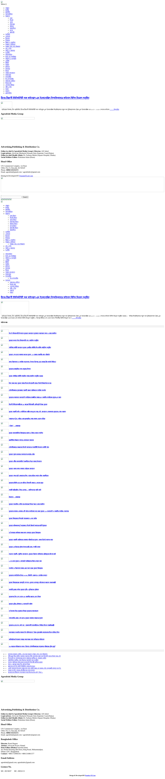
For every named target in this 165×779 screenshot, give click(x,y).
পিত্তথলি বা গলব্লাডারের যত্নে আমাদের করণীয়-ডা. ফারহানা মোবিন (27, 658)
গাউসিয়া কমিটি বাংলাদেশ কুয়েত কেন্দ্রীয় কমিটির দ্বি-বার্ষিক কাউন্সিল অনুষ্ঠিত (30, 347)
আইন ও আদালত (10, 50)
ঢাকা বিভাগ (13, 216)
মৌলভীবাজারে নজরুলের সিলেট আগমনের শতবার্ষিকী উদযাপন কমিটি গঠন (29, 447)
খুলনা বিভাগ (13, 220)
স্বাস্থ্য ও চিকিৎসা (10, 44)
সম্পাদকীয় (8, 77)
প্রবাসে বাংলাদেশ (10, 73)
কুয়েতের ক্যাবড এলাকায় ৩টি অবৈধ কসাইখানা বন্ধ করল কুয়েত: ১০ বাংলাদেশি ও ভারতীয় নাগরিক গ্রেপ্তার (39, 511)
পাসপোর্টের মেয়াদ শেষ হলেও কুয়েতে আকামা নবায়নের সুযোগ (26, 618)
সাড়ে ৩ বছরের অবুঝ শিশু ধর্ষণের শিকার (19, 664)
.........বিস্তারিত (114, 109)
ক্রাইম (7, 65)
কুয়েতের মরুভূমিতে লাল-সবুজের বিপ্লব (20, 369)
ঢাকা (11, 18)
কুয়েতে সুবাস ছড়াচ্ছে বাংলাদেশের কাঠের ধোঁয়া (22, 454)
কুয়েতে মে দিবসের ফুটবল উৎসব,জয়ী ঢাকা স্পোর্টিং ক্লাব (24, 547)
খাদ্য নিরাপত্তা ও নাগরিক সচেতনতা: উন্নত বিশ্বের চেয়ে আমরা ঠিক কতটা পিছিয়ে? (32, 362)
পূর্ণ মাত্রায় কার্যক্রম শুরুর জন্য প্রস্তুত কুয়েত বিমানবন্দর (25, 532)
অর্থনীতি (7, 34)
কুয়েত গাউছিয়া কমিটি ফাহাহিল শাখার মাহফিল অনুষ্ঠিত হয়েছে (26, 376)
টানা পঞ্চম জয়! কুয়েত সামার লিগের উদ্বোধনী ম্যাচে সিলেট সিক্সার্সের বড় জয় (30, 383)
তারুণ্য (7, 91)
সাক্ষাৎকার (8, 75)
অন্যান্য (7, 280)
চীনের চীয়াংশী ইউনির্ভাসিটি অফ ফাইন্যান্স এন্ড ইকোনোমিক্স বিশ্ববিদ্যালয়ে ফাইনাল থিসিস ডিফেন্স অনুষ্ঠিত (45, 97)
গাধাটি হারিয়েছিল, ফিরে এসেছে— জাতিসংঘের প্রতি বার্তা (25, 490)
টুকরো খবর (8, 83)
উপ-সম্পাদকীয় (9, 79)
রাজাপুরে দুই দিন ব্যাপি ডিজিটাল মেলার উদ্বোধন (21, 666)
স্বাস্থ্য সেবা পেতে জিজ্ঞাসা (12, 46)
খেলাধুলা (7, 36)
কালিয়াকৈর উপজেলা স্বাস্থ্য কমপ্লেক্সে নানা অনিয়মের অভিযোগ (26, 639)
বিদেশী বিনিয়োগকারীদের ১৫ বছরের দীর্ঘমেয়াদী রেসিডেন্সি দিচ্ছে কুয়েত (28, 404)
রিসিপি (7, 63)
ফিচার (7, 71)
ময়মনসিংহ (13, 28)
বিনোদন (7, 38)
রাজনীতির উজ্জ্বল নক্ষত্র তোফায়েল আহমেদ (21, 440)
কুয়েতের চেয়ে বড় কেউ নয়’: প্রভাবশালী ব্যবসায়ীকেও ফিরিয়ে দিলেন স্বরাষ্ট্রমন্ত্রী (31, 625)
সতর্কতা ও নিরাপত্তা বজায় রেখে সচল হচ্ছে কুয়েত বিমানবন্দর (26, 568)
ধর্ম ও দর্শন (8, 48)
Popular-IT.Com (90, 775)
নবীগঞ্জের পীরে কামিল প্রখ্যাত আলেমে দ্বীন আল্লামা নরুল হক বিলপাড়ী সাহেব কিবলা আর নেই (34, 656)
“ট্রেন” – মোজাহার (14, 426)
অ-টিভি (7, 52)
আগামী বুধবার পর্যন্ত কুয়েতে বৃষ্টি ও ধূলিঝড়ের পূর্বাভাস (24, 589)
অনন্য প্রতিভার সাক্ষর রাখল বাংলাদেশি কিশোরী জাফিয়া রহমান (25, 662)
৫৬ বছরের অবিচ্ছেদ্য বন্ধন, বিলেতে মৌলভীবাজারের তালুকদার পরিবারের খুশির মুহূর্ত (32, 646)
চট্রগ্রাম (12, 24)
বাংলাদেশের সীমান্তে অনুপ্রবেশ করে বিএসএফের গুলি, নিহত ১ (25, 672)
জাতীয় (7, 10)
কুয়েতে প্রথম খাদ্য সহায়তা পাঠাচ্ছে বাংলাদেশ (22, 468)
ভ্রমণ (7, 89)
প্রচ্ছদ (7, 8)
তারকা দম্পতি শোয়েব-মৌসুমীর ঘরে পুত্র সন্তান (21, 670)
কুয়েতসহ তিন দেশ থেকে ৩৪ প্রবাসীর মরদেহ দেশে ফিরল (25, 596)
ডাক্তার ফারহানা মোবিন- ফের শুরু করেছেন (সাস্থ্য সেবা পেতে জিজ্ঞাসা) (27, 654)
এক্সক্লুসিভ (8, 93)
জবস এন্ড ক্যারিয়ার (10, 56)
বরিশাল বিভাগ (13, 224)
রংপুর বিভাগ (13, 226)
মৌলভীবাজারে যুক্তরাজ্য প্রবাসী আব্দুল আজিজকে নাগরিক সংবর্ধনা (27, 390)
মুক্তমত (7, 69)
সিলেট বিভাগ (13, 218)
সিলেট (11, 20)
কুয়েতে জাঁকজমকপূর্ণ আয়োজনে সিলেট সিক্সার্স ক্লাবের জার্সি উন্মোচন (28, 525)
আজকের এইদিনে (10, 81)
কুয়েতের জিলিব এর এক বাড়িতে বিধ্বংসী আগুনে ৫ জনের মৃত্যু (26, 483)
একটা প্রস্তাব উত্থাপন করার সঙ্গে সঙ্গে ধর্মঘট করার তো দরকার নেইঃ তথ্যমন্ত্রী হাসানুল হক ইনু (34, 668)
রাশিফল (7, 67)
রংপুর (11, 30)
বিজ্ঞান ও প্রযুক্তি (10, 42)
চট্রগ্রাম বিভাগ (14, 222)
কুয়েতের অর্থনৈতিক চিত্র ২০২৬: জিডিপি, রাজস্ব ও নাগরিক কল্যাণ (28, 575)
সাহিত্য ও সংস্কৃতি (10, 59)
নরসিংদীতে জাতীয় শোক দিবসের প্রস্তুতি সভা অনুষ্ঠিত (23, 660)
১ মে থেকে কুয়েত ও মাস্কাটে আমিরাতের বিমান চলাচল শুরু (25, 561)
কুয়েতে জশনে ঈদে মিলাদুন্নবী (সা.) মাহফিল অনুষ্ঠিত (23, 340)
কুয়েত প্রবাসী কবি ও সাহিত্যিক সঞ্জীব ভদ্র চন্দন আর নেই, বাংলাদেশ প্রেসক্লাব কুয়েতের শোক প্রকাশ (37, 412)
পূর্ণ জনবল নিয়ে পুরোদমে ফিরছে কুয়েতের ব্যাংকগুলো (23, 611)
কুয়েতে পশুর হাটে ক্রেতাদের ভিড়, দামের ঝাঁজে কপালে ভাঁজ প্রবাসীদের (28, 476)
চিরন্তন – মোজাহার (14, 497)
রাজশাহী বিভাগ (14, 228)
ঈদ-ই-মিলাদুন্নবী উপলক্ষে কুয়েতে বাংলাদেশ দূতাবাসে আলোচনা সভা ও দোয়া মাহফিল (32, 333)
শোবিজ (7, 61)
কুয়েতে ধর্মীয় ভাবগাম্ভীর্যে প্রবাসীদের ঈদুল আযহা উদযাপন (25, 461)
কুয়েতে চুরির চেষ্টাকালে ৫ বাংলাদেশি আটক (20, 604)
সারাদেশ (7, 16)
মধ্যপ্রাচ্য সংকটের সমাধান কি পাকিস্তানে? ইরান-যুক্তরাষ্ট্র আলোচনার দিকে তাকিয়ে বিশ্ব (34, 632)
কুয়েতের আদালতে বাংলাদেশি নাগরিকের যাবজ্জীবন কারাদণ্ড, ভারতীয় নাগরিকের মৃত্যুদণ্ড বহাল (35, 397)
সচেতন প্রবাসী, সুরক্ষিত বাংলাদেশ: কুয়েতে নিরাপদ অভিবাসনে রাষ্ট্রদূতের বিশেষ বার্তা (32, 554)
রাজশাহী (12, 32)
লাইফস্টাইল (8, 54)
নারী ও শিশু (8, 87)
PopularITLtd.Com (26, 176)
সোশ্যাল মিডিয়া (9, 85)
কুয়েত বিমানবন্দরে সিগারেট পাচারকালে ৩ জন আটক (23, 518)
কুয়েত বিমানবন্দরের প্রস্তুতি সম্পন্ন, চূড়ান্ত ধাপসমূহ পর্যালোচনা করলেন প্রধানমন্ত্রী (32, 582)
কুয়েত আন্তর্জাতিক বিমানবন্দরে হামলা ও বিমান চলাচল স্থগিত (26, 433)
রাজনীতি (7, 12)
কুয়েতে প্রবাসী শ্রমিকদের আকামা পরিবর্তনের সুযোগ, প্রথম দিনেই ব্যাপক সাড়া (31, 540)
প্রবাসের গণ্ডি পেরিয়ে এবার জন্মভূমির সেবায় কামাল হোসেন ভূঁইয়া (27, 419)
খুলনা (11, 22)
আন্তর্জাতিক (8, 14)
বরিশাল (12, 26)
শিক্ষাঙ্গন (7, 40)
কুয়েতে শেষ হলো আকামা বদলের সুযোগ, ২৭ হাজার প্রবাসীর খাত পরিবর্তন (29, 354)
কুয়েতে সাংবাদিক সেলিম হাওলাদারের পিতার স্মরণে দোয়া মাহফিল (26, 504)
